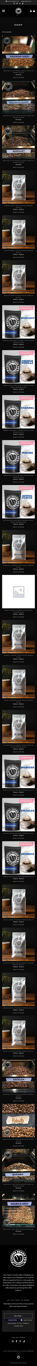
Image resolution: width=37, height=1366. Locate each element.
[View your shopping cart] (34, 11)
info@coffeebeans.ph (26, 1)
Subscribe (12, 1320)
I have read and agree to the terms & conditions (20, 1323)
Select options (18, 77)
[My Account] (31, 10)
